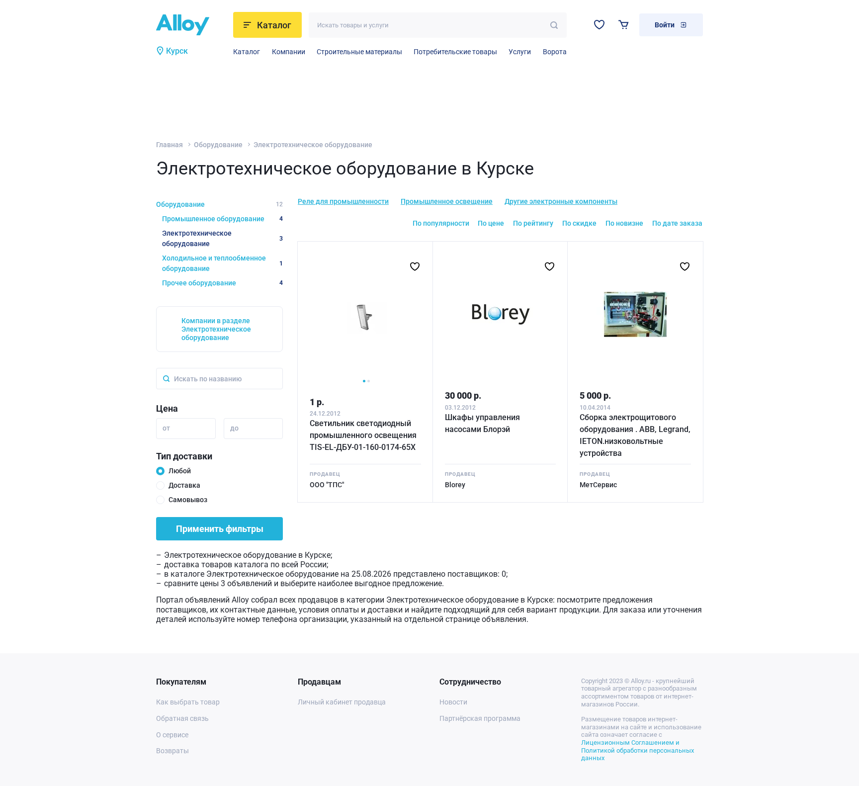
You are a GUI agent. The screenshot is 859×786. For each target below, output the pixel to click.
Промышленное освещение (447, 201)
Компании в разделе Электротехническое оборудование (216, 329)
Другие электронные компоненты (561, 201)
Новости (453, 702)
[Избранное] (599, 24)
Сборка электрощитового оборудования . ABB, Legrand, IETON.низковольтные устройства (635, 435)
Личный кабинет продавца (342, 702)
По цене (491, 223)
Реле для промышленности (343, 201)
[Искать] (554, 25)
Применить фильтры (219, 529)
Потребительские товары (455, 52)
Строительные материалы (359, 52)
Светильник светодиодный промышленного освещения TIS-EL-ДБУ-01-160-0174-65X (363, 435)
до (234, 428)
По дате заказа (677, 223)
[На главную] (191, 24)
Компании (288, 52)
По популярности (441, 223)
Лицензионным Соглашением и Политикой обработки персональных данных (637, 750)
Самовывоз (188, 500)
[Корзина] (623, 24)
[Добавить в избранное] (415, 266)
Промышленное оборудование (222, 219)
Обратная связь (182, 718)
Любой (180, 471)
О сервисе (172, 735)
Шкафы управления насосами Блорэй (482, 423)
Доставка (184, 485)
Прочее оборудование (222, 283)
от (166, 428)
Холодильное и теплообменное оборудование (222, 263)
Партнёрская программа (479, 718)
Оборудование (218, 145)
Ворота (555, 52)
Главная (169, 145)
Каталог (246, 52)
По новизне (624, 223)
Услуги (520, 52)
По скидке (579, 223)
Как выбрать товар (188, 702)
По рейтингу (533, 223)
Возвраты (172, 751)
